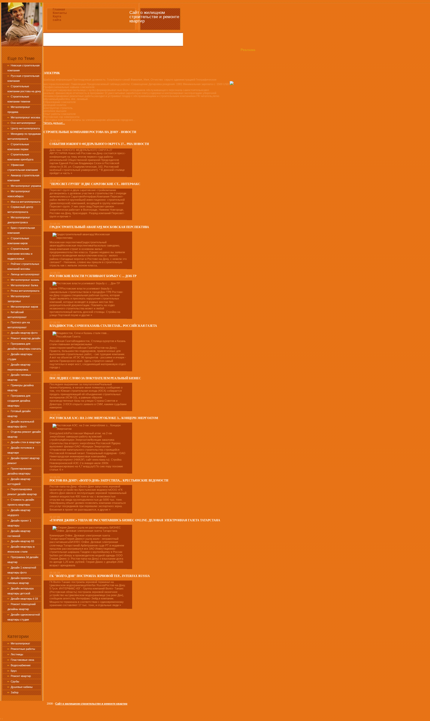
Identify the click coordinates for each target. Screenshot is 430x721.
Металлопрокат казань (25, 279)
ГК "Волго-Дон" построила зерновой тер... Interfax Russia (100, 576)
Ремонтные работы (23, 648)
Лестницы (17, 654)
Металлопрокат (20, 643)
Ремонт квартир (21, 675)
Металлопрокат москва (25, 117)
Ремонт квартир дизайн (25, 338)
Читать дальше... (54, 122)
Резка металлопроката (25, 290)
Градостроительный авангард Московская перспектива (99, 227)
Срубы (15, 681)
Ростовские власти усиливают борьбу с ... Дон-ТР (93, 276)
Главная (59, 9)
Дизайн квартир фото (24, 332)
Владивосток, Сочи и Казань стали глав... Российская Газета (103, 326)
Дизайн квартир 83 (22, 541)
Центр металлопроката (25, 128)
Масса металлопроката (25, 201)
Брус (14, 670)
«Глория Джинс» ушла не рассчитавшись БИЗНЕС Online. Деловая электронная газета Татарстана (135, 520)
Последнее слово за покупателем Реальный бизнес (95, 378)
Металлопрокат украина (26, 185)
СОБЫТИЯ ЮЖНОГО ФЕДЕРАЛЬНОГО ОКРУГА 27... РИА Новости (99, 144)
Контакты (60, 13)
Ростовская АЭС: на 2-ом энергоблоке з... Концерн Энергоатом (104, 418)
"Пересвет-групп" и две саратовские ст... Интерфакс (95, 184)
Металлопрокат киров (24, 306)
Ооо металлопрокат (23, 122)
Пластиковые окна (22, 659)
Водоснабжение (21, 665)
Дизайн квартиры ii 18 (24, 598)
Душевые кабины (22, 686)
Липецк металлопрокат (25, 274)
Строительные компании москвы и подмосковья (19, 253)
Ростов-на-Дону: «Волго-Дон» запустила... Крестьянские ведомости (109, 480)
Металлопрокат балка (24, 285)
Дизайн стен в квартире (26, 442)
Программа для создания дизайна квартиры (18, 400)
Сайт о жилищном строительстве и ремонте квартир (91, 703)
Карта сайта (57, 18)
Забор (14, 692)
